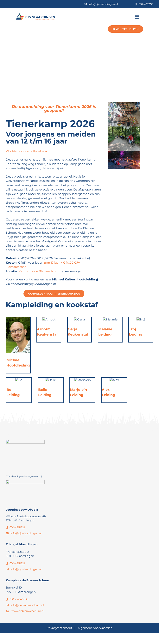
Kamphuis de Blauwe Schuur (40, 271)
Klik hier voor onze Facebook (26, 151)
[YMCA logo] (25, 481)
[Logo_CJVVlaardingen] (35, 15)
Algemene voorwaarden (95, 628)
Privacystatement (59, 628)
